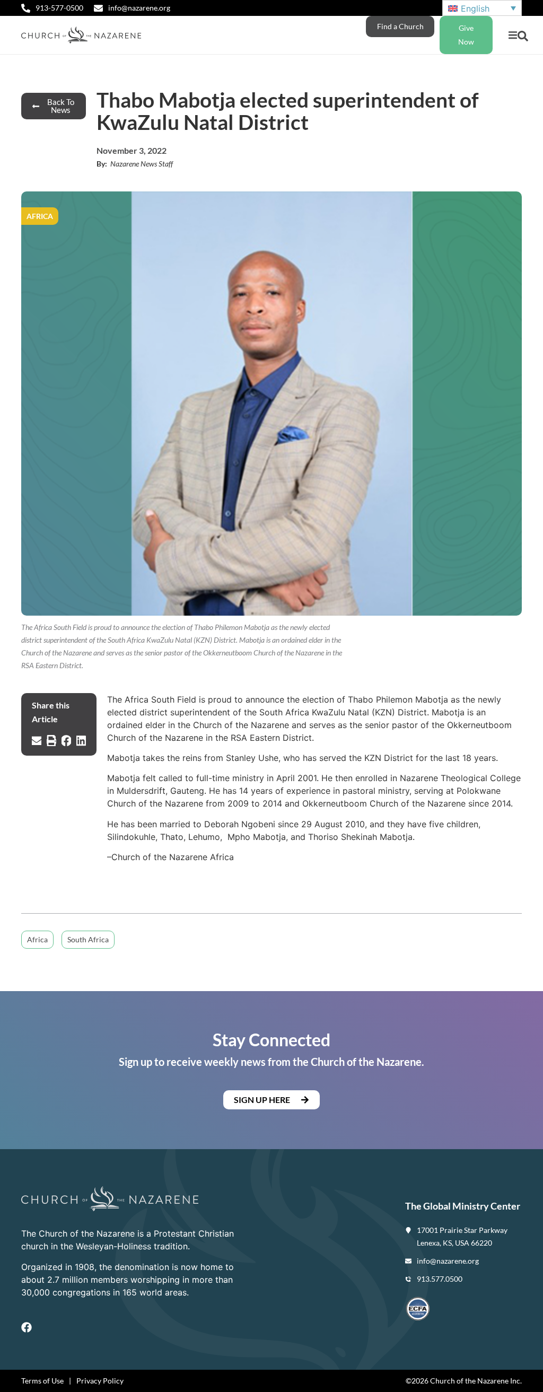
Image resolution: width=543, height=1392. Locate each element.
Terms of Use (42, 1380)
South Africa (88, 939)
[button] (512, 35)
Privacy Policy (100, 1380)
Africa (37, 939)
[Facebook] (26, 1327)
